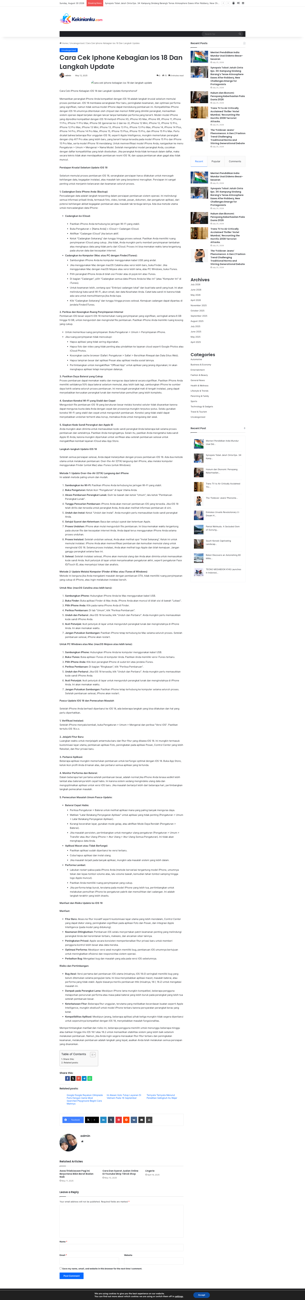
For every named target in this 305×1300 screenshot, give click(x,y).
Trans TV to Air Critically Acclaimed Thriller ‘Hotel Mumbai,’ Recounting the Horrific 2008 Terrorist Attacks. (225, 114)
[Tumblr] (111, 1120)
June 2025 (196, 331)
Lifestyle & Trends (199, 390)
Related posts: (71, 1062)
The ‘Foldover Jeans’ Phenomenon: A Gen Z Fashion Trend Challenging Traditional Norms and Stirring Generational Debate (227, 136)
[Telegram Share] (84, 1078)
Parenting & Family (200, 396)
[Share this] (67, 1078)
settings (179, 1296)
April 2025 (196, 342)
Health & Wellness (199, 385)
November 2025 (199, 305)
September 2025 (199, 316)
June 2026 (196, 289)
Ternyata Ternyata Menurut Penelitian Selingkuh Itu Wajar (162, 1096)
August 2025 (197, 321)
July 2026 (195, 284)
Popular (216, 161)
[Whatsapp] (89, 1078)
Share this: (68, 1059)
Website (128, 1255)
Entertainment (198, 370)
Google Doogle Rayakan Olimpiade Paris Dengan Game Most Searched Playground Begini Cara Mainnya (85, 1099)
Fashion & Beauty (199, 375)
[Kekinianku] (81, 19)
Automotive (196, 359)
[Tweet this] (73, 1078)
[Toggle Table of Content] (91, 1054)
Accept (201, 1295)
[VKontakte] (134, 1120)
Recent (199, 161)
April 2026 (196, 300)
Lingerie (150, 1170)
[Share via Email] (141, 1120)
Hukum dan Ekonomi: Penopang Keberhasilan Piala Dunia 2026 (227, 96)
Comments (235, 161)
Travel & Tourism (199, 411)
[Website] (82, 1141)
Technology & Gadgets (202, 406)
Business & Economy (201, 364)
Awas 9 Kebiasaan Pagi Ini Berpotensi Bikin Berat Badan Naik (76, 1173)
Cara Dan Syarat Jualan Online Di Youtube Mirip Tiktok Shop (120, 1172)
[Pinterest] (118, 1120)
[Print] (149, 1120)
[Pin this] (78, 1078)
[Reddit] (126, 1120)
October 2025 (197, 310)
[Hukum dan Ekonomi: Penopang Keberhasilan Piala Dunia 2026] (199, 97)
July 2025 (195, 326)
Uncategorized (77, 43)
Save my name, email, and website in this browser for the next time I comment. (102, 1268)
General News (198, 380)
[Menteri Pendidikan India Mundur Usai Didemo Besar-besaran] (199, 57)
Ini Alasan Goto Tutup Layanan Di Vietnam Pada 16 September (124, 1096)
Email (63, 1255)
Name (63, 1241)
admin (68, 75)
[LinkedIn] (103, 1120)
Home (64, 43)
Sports (194, 401)
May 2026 (195, 295)
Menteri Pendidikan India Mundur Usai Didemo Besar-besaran (226, 56)
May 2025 (195, 337)
